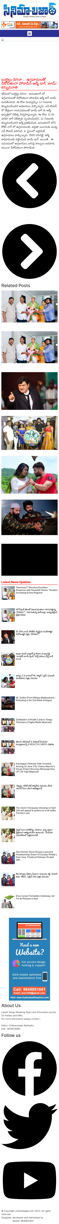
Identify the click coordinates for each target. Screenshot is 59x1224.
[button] (29, 33)
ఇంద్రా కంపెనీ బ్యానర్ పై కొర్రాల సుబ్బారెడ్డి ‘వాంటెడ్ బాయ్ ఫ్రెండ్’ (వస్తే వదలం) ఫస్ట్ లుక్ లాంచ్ (28, 453)
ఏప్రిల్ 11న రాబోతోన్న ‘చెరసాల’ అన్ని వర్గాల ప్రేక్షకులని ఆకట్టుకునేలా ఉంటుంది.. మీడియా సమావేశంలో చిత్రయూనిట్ (34, 832)
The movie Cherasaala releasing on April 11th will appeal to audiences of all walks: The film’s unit (36, 810)
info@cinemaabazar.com (14, 1022)
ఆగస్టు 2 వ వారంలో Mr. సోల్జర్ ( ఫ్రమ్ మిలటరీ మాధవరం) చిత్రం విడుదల (24, 497)
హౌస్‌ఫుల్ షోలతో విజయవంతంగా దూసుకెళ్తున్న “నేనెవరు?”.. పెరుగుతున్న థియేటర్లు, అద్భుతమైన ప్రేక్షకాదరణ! (25, 367)
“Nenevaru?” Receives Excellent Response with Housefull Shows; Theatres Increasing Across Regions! (29, 326)
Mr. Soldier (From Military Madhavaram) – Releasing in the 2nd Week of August (25, 538)
